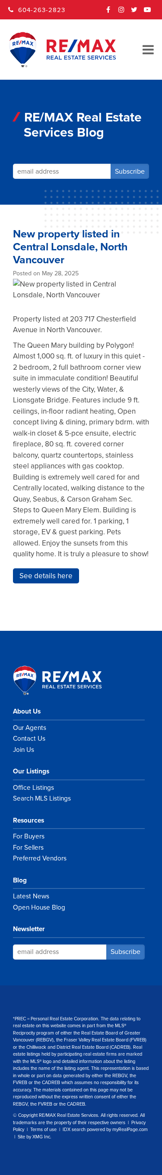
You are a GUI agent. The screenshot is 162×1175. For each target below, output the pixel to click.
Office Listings (33, 788)
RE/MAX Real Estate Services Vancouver (67, 680)
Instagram (121, 12)
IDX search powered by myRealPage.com (105, 1129)
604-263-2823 (41, 9)
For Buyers (28, 836)
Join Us (23, 750)
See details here (46, 575)
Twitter (134, 12)
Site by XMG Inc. (34, 1137)
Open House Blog (39, 907)
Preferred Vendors (40, 858)
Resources (28, 820)
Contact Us (29, 738)
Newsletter (29, 929)
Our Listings (31, 771)
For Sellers (28, 847)
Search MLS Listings (42, 798)
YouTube (147, 12)
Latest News (31, 896)
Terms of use (43, 1129)
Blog (20, 880)
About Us (27, 711)
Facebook (108, 12)
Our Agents (29, 728)
